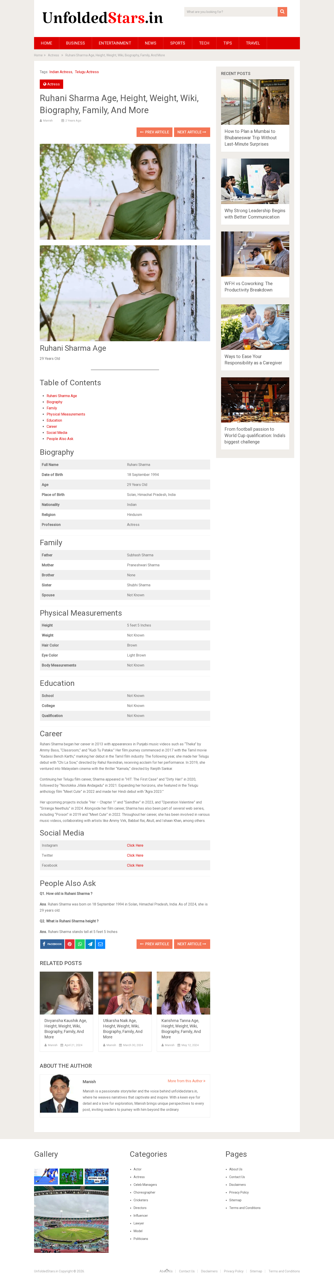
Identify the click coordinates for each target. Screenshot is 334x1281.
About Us (235, 1169)
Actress (53, 84)
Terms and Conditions (245, 1208)
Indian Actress (60, 72)
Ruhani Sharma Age (62, 396)
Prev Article (156, 132)
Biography (54, 402)
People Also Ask (60, 439)
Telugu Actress (87, 72)
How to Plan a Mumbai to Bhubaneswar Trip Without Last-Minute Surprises (250, 138)
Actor (138, 1169)
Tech (204, 43)
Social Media (57, 432)
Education (54, 420)
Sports (177, 43)
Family (52, 408)
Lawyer (139, 1223)
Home (46, 43)
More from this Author (185, 1081)
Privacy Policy (239, 1192)
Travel (253, 43)
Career (52, 426)
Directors (140, 1208)
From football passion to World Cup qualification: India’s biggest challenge (254, 435)
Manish (48, 120)
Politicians (141, 1239)
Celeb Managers (145, 1184)
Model (138, 1231)
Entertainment (115, 43)
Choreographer (144, 1192)
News (150, 43)
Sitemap (235, 1200)
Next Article (189, 132)
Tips (227, 43)
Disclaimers (237, 1184)
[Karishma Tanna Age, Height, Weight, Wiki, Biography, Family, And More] (183, 993)
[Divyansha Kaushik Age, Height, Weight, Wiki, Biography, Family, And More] (66, 993)
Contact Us (237, 1177)
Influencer (141, 1215)
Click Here (135, 845)
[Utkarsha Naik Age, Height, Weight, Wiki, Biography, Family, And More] (125, 993)
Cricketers (141, 1200)
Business (75, 43)
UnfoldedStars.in (46, 1271)
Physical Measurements (66, 414)
